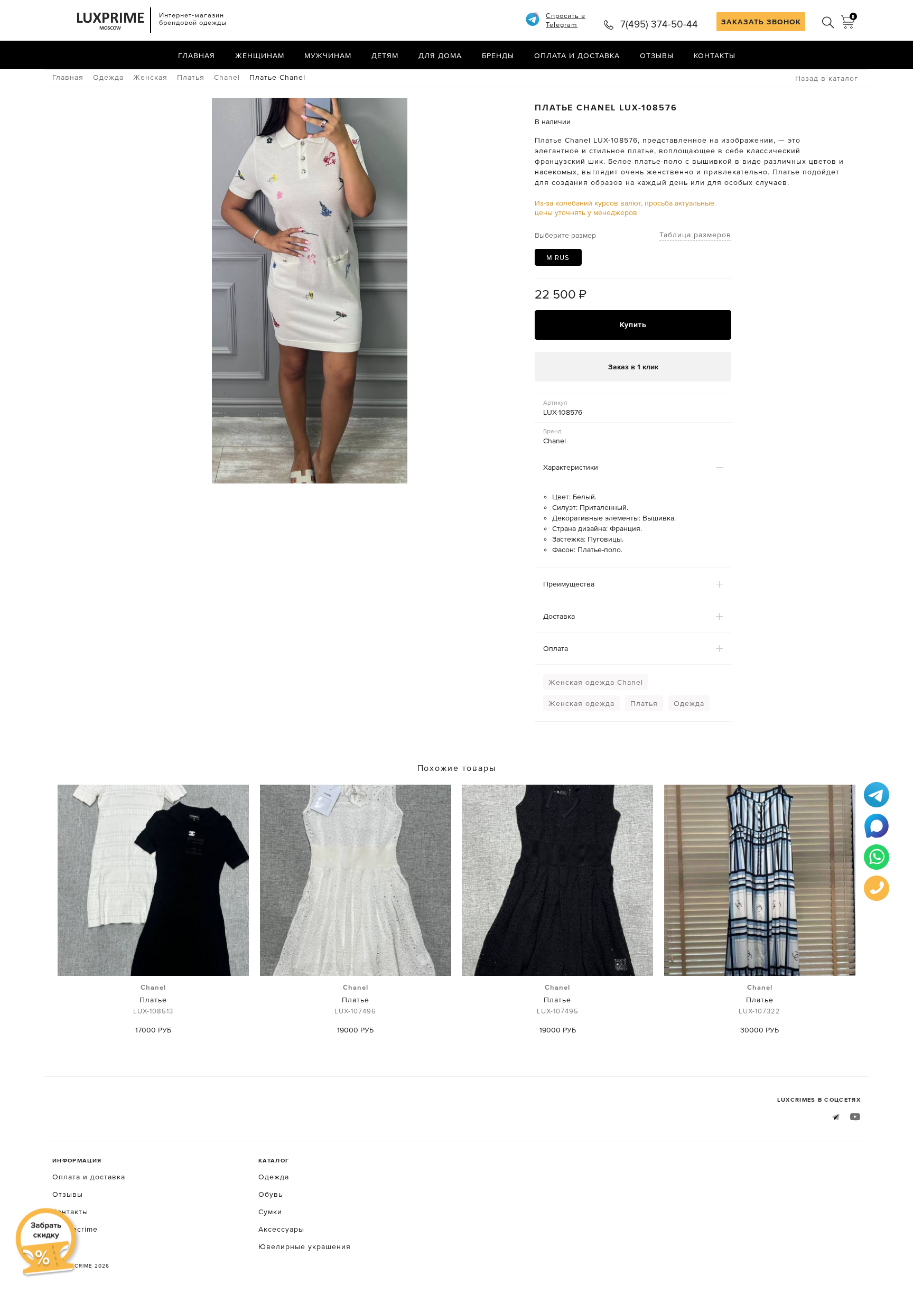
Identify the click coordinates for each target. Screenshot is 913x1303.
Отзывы (657, 55)
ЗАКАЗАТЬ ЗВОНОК (761, 21)
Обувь (270, 1194)
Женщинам (259, 55)
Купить (633, 324)
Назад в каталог (826, 78)
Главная (196, 55)
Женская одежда (581, 703)
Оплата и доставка (577, 55)
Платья (644, 703)
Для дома (440, 55)
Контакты (714, 55)
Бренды (498, 55)
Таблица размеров (695, 234)
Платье (153, 999)
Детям (384, 55)
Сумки (270, 1211)
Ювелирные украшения (304, 1246)
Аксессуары (281, 1229)
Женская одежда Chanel (595, 682)
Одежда (689, 703)
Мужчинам (327, 55)
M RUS (558, 257)
